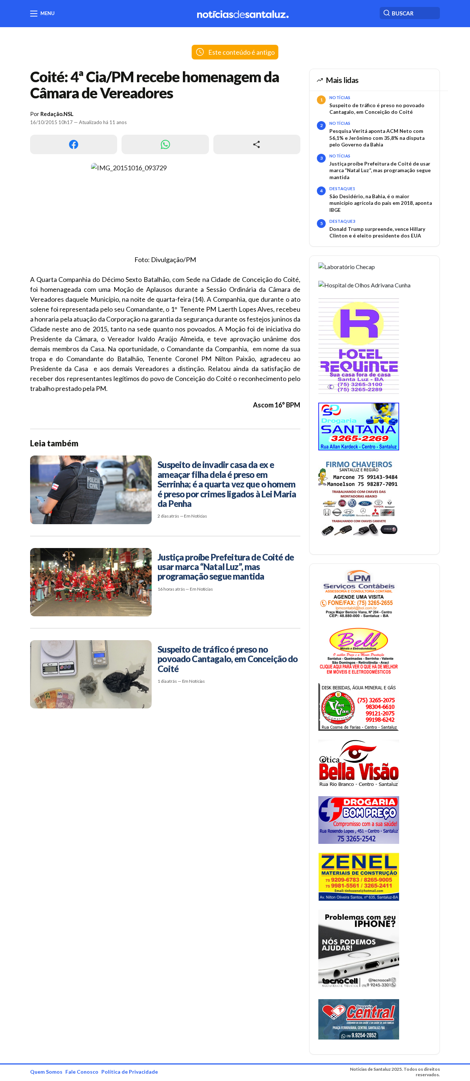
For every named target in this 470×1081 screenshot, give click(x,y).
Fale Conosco (81, 1072)
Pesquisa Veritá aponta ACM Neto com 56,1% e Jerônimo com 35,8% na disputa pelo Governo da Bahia (376, 138)
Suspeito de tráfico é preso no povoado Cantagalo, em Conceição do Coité (376, 108)
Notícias (340, 97)
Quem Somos (46, 1072)
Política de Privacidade (129, 1072)
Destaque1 (342, 188)
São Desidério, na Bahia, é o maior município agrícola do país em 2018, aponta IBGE (380, 203)
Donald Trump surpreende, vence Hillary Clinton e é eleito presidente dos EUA (377, 232)
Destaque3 (342, 221)
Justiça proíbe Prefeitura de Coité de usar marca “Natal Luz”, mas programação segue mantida (380, 170)
